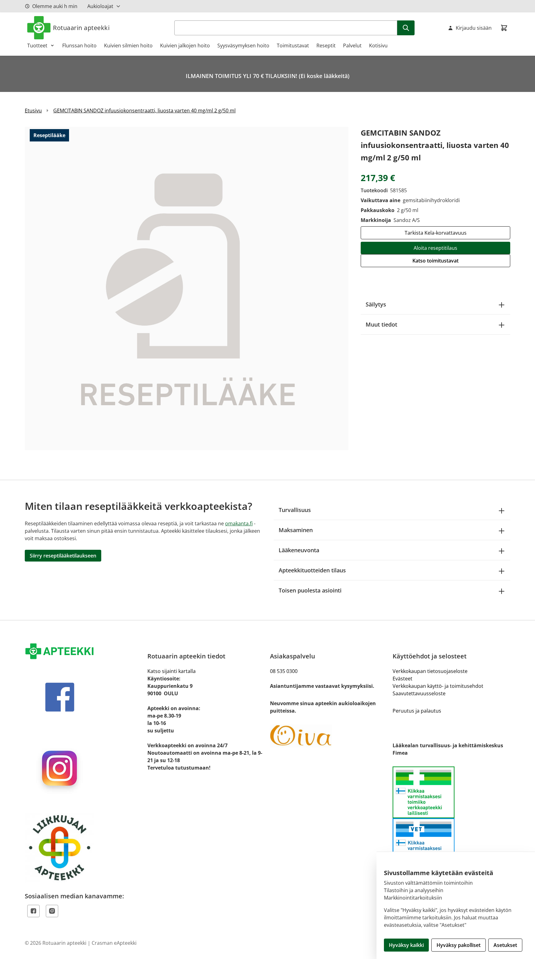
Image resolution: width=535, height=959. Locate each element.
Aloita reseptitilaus (435, 248)
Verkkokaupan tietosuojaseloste (430, 671)
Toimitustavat (293, 45)
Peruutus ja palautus (417, 710)
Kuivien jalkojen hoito (185, 45)
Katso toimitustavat (435, 260)
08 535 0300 (284, 671)
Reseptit (326, 45)
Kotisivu (378, 45)
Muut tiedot (381, 324)
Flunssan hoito (79, 45)
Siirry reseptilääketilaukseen (63, 555)
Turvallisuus (295, 510)
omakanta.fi (239, 523)
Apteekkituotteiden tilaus (312, 570)
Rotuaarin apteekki (81, 28)
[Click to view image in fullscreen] (186, 288)
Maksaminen (296, 530)
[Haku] (406, 27)
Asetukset (505, 945)
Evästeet (402, 678)
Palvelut (352, 45)
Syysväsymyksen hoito (243, 45)
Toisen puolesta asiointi (310, 590)
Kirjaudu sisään (474, 27)
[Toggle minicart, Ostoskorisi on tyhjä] (504, 28)
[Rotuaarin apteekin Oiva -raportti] (329, 735)
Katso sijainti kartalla (171, 671)
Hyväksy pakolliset (459, 945)
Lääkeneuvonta (299, 550)
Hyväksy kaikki (406, 945)
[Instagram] (52, 911)
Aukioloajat (100, 6)
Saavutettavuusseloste (419, 693)
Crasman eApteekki (114, 942)
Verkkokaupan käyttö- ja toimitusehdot (438, 686)
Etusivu (33, 110)
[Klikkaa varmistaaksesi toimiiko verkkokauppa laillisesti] (451, 818)
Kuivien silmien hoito (128, 45)
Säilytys (376, 304)
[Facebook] (33, 911)
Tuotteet (37, 45)
